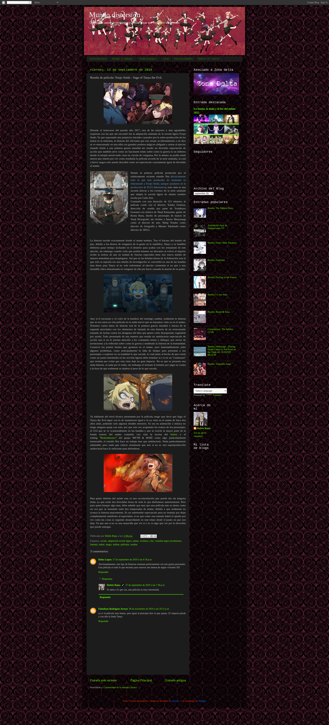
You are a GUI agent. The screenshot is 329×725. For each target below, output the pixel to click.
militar (116, 544)
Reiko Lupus (105, 559)
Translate (217, 395)
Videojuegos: (148, 59)
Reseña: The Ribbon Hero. (220, 208)
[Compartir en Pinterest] (155, 536)
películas (125, 544)
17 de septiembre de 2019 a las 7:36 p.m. (145, 585)
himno (173, 434)
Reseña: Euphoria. (216, 260)
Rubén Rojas (113, 585)
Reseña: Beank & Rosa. (219, 312)
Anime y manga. (123, 59)
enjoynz (175, 701)
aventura (144, 541)
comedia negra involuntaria (168, 541)
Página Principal (141, 680)
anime (136, 541)
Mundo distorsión (114, 15)
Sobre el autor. (209, 59)
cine (166, 59)
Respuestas (107, 579)
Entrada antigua (175, 680)
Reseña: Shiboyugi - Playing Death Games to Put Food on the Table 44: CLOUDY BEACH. (222, 350)
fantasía (94, 544)
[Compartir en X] (148, 536)
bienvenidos (98, 59)
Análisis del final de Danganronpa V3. (217, 227)
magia (109, 544)
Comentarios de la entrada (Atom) (120, 687)
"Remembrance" (108, 437)
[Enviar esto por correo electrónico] (142, 536)
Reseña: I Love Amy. (218, 294)
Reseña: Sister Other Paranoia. (222, 242)
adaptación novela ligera (119, 541)
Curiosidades (183, 59)
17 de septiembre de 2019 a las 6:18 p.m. (132, 559)
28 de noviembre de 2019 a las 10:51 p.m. (149, 609)
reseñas (133, 544)
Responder (103, 572)
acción (103, 541)
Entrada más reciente (103, 680)
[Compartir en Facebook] (152, 536)
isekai (101, 544)
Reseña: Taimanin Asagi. (219, 364)
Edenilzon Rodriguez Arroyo (113, 609)
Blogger (202, 701)
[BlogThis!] (145, 536)
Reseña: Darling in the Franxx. (222, 277)
